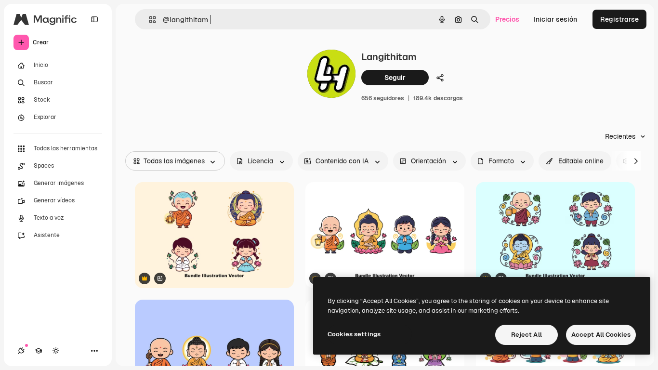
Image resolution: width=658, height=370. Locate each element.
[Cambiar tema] (56, 350)
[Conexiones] (21, 350)
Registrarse (619, 19)
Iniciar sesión (555, 19)
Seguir (395, 77)
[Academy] (38, 350)
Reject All (526, 334)
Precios (507, 19)
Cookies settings (354, 334)
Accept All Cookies (601, 334)
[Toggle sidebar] (94, 19)
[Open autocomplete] (148, 19)
